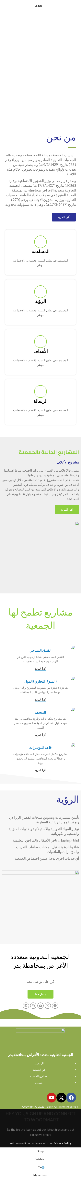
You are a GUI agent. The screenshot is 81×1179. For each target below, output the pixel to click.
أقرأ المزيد (64, 217)
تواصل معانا (40, 994)
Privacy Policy (62, 1143)
